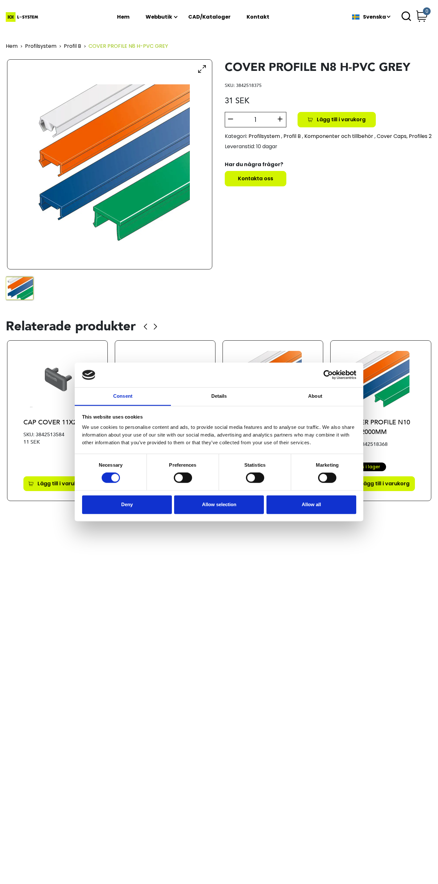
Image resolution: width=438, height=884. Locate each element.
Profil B (72, 46)
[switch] (183, 478)
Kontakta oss (255, 178)
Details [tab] (219, 396)
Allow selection (219, 504)
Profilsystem (40, 46)
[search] (406, 17)
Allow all (311, 504)
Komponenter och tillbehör (338, 136)
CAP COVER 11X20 (51, 422)
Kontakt (258, 17)
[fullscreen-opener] (202, 68)
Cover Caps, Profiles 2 (404, 136)
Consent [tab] (122, 396)
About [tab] (315, 396)
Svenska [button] (374, 17)
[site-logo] (22, 17)
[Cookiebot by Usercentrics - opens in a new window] (328, 375)
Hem (123, 17)
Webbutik (159, 17)
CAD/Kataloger (209, 17)
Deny (127, 504)
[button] (145, 326)
